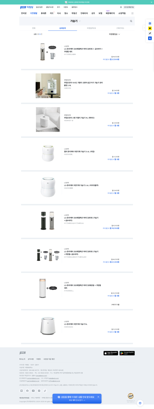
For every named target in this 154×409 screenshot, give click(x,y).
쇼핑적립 (122, 13)
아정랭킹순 (113, 34)
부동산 (74, 13)
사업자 (107, 10)
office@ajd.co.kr (54, 381)
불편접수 (74, 7)
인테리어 (84, 13)
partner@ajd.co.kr (33, 381)
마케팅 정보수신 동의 (48, 398)
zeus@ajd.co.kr (41, 375)
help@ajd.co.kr (54, 378)
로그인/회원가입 (129, 7)
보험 (100, 13)
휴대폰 (43, 13)
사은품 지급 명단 (49, 359)
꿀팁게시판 (49, 7)
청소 (66, 13)
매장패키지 (110, 13)
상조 (93, 13)
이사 (59, 13)
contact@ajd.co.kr (33, 378)
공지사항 (31, 359)
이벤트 (66, 7)
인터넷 (23, 13)
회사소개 (22, 359)
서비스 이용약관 (35, 398)
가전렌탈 (33, 13)
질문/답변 (39, 7)
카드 (52, 13)
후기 (58, 7)
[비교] (140, 403)
